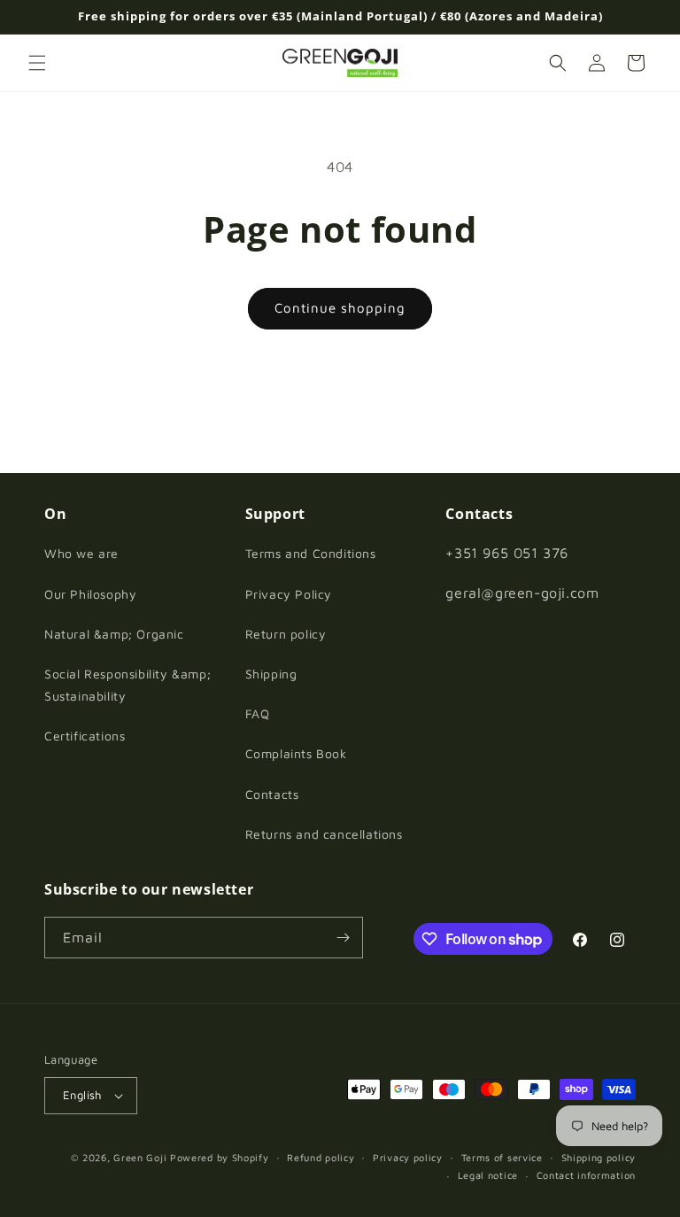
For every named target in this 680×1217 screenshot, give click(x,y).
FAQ (257, 713)
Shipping (271, 673)
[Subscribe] (342, 937)
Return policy (286, 633)
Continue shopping (340, 307)
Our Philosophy (90, 593)
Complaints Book (296, 753)
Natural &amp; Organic (114, 633)
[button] (37, 62)
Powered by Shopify (219, 1157)
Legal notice (488, 1175)
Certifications (84, 735)
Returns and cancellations (324, 833)
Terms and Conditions (310, 553)
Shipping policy (599, 1157)
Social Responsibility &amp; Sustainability (127, 684)
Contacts (272, 794)
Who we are (81, 553)
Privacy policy (408, 1157)
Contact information (586, 1175)
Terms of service (502, 1157)
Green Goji (139, 1157)
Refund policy (320, 1157)
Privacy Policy (288, 593)
